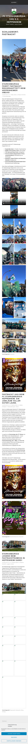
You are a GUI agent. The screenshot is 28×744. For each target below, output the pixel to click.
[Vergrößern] (24, 584)
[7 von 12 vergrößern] (12, 628)
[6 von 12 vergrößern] (24, 618)
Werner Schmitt (21, 94)
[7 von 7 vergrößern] (24, 267)
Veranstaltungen (7, 96)
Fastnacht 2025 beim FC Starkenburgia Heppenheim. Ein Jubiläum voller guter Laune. (13, 398)
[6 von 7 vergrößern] (24, 245)
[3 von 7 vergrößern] (12, 236)
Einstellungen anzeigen (14, 741)
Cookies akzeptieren (14, 733)
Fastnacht (12, 354)
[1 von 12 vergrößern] (12, 595)
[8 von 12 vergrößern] (24, 628)
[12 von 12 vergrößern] (24, 646)
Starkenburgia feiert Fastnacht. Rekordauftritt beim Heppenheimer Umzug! (13, 88)
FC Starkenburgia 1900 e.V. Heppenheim (14, 19)
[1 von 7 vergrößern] (12, 220)
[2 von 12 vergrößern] (24, 595)
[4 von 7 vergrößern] (24, 236)
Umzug (3, 711)
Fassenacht (12, 710)
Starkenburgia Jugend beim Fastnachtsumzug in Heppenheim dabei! (13, 557)
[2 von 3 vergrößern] (24, 298)
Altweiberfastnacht (14, 536)
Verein (17, 406)
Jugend (8, 564)
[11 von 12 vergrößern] (12, 646)
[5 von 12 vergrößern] (12, 618)
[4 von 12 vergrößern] (24, 602)
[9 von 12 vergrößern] (12, 637)
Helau (22, 710)
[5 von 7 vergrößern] (12, 245)
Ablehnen (14, 737)
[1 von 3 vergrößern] (12, 298)
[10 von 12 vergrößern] (24, 637)
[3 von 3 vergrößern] (24, 320)
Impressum (4, 721)
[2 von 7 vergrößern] (24, 220)
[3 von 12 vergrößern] (12, 602)
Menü (14, 2)
